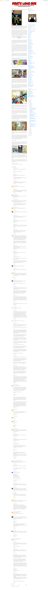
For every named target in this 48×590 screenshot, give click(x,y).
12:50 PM (14, 183)
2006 (29, 102)
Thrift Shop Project (30, 60)
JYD (13, 272)
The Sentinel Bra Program (30, 93)
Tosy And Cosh (14, 185)
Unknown (14, 420)
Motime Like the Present (30, 75)
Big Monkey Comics (30, 40)
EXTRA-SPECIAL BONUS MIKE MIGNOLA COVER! (32, 114)
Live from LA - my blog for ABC (31, 25)
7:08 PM (14, 571)
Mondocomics (29, 52)
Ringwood (29, 36)
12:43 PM (14, 179)
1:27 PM (14, 192)
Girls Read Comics (30, 79)
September (31, 106)
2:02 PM (14, 536)
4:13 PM (14, 249)
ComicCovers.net (30, 54)
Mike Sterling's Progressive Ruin (31, 31)
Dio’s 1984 (16, 54)
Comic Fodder (29, 76)
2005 (29, 135)
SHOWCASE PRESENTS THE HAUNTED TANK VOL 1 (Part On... (32, 121)
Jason (13, 279)
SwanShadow (14, 471)
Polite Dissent (29, 34)
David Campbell (15, 384)
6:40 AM (14, 502)
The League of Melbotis (30, 74)
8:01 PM (14, 300)
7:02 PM (14, 547)
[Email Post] (21, 164)
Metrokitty (29, 41)
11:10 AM (14, 458)
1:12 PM (14, 187)
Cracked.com (29, 49)
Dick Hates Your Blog (30, 58)
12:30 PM (14, 172)
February (30, 133)
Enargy (14, 499)
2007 (29, 101)
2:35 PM (14, 222)
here (14, 417)
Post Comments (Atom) (16, 586)
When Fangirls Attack (30, 43)
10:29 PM (14, 305)
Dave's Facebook (30, 26)
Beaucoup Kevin (30, 32)
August (30, 107)
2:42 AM (14, 497)
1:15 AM (14, 321)
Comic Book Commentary (30, 85)
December (31, 103)
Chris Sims (14, 487)
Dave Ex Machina (30, 78)
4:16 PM (14, 519)
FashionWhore (14, 194)
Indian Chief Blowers (30, 63)
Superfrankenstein (30, 46)
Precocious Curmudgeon (30, 81)
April (30, 131)
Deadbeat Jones (29, 73)
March (30, 132)
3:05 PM (14, 243)
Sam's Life (29, 55)
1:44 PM (14, 481)
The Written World (30, 42)
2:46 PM (14, 227)
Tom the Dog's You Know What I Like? (32, 53)
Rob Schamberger (15, 199)
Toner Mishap (29, 80)
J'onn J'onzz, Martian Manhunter (16, 460)
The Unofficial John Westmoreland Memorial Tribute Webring (31, 67)
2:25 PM (14, 514)
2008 (29, 100)
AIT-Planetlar (29, 57)
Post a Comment (13, 583)
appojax (14, 210)
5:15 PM (14, 270)
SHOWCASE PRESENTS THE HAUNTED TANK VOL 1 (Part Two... (32, 119)
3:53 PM (14, 485)
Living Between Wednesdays (31, 51)
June (30, 129)
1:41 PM (14, 205)
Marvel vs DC (29, 94)
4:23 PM (14, 263)
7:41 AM (14, 552)
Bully (28, 38)
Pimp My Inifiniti (22, 155)
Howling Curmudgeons (30, 65)
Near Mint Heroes (30, 48)
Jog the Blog (29, 70)
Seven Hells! (29, 64)
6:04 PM (14, 540)
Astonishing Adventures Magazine (31, 62)
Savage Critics (29, 35)
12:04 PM (14, 509)
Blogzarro (29, 59)
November (31, 104)
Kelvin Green (29, 69)
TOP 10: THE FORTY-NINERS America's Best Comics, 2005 (32, 108)
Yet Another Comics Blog (30, 71)
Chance (14, 530)
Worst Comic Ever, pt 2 (30, 92)
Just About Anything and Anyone (16, 538)
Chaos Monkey (29, 82)
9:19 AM (14, 418)
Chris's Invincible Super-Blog (31, 30)
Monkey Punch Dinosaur (30, 66)
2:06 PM (14, 213)
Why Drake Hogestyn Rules (31, 95)
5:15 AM (14, 528)
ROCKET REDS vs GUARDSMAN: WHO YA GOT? (32, 112)
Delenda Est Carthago (30, 86)
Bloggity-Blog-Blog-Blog (30, 84)
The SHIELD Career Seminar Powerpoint (32, 89)
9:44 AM (14, 432)
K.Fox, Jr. (14, 234)
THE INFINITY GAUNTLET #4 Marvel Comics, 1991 (32, 125)
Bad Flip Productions (30, 47)
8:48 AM (14, 407)
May (30, 130)
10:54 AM (14, 441)
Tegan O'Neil (14, 416)
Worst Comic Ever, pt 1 (30, 91)
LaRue (14, 319)
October (30, 105)
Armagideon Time (30, 37)
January (30, 134)
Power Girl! (29, 90)
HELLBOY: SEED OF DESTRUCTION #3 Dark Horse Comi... (32, 116)
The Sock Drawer (30, 68)
